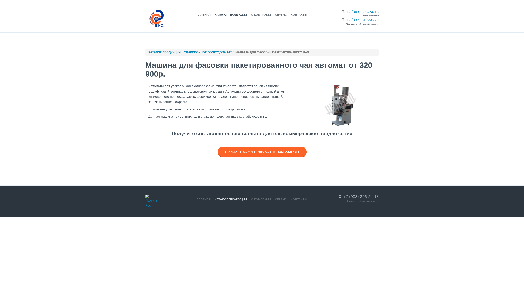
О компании (261, 14)
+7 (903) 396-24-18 (362, 12)
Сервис (281, 14)
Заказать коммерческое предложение (262, 151)
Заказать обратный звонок (362, 24)
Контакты (299, 14)
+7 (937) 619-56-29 (362, 20)
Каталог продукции (231, 14)
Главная (204, 14)
